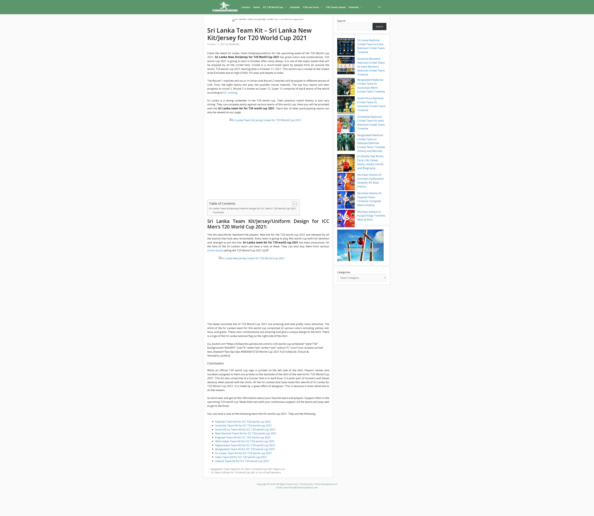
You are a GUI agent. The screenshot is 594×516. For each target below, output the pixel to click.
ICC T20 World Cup (273, 7)
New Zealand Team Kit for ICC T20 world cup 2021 (246, 433)
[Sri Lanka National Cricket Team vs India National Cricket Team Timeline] (346, 47)
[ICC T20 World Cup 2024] (225, 7)
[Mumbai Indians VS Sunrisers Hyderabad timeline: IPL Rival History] (346, 182)
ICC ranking (230, 92)
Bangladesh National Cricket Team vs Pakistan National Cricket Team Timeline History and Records (371, 143)
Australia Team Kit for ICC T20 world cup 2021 (243, 425)
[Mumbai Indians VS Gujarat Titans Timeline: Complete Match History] (346, 200)
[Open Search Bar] (379, 7)
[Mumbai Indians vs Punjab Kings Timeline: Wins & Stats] (346, 219)
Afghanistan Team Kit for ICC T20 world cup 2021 (245, 445)
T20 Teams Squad (335, 7)
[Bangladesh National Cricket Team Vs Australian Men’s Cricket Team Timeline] (346, 87)
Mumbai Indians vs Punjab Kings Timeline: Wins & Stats (371, 215)
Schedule (295, 7)
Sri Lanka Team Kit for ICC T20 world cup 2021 (243, 453)
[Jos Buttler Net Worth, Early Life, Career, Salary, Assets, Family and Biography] (346, 163)
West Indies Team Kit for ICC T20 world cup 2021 (245, 441)
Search (341, 21)
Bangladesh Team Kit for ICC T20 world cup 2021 (245, 449)
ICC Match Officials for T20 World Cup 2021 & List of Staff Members (246, 472)
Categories (343, 272)
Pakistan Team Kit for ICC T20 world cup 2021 (243, 421)
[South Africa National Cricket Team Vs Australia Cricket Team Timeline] (346, 105)
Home (256, 7)
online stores (215, 250)
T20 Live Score (311, 7)
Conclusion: (218, 212)
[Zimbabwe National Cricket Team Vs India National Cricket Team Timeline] (346, 124)
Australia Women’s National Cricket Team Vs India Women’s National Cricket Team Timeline (371, 66)
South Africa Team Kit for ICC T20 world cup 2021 (245, 429)
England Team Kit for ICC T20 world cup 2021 (243, 437)
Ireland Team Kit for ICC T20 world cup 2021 (242, 461)
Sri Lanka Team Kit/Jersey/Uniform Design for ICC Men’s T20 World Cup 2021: (253, 208)
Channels (354, 7)
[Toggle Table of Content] (293, 203)
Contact (245, 7)
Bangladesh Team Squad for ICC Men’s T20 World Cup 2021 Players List (248, 469)
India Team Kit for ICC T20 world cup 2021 (241, 457)
